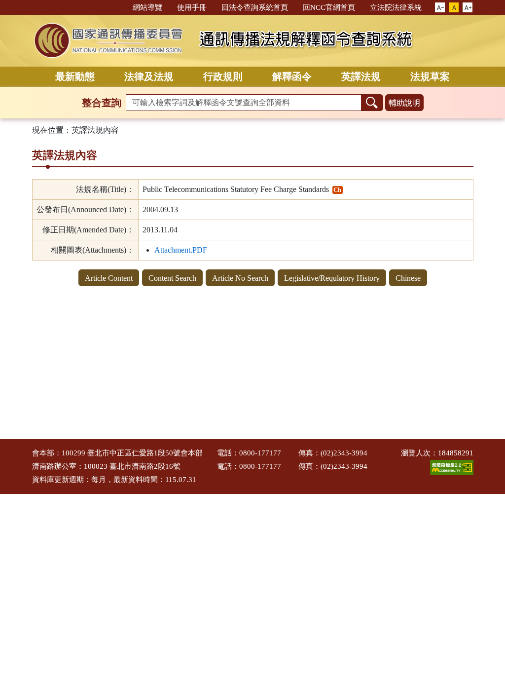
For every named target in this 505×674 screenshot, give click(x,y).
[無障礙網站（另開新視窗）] (451, 467)
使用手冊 (192, 7)
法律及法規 (149, 76)
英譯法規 (361, 76)
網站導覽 (147, 7)
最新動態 (75, 76)
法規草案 (430, 76)
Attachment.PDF (180, 250)
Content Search (172, 278)
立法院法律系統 (396, 7)
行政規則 (223, 76)
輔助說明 (404, 103)
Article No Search (240, 278)
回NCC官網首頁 (329, 7)
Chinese (408, 278)
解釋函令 (292, 76)
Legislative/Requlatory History (332, 278)
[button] (440, 8)
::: (121, 6)
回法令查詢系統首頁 (254, 7)
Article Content (109, 278)
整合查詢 (101, 102)
